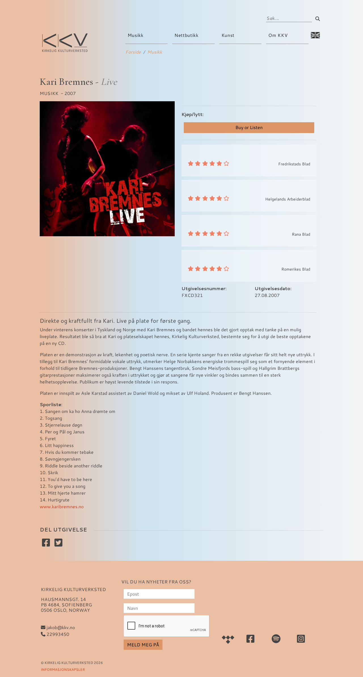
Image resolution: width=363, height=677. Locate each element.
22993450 (57, 634)
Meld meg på (143, 645)
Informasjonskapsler (63, 669)
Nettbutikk (186, 35)
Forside (133, 52)
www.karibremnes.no (62, 506)
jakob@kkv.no (60, 627)
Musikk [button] (136, 35)
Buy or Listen (249, 127)
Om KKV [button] (278, 35)
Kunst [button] (228, 35)
